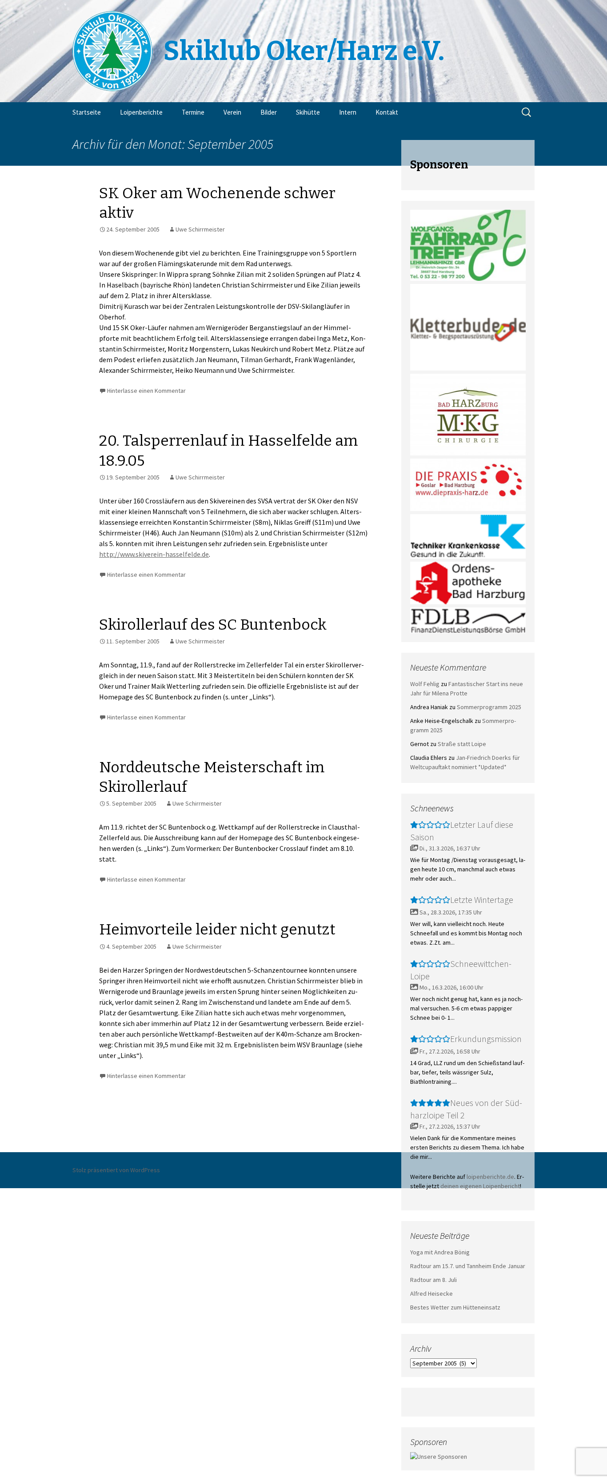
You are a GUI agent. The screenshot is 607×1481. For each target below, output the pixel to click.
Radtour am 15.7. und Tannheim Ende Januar (467, 1266)
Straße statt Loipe (462, 744)
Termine (193, 112)
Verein (232, 112)
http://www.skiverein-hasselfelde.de (154, 554)
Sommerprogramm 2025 (489, 707)
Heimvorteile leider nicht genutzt (217, 929)
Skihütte (308, 112)
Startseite (86, 112)
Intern (347, 112)
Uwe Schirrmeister (200, 229)
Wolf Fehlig (424, 684)
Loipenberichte (141, 112)
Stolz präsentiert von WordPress (116, 1170)
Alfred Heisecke (431, 1293)
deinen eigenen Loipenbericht (480, 1186)
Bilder (268, 112)
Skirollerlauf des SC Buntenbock (213, 624)
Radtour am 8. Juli (433, 1280)
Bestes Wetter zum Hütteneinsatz (455, 1307)
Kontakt (386, 112)
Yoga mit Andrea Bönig (440, 1252)
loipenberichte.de (490, 1177)
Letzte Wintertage (481, 899)
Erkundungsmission (486, 1038)
